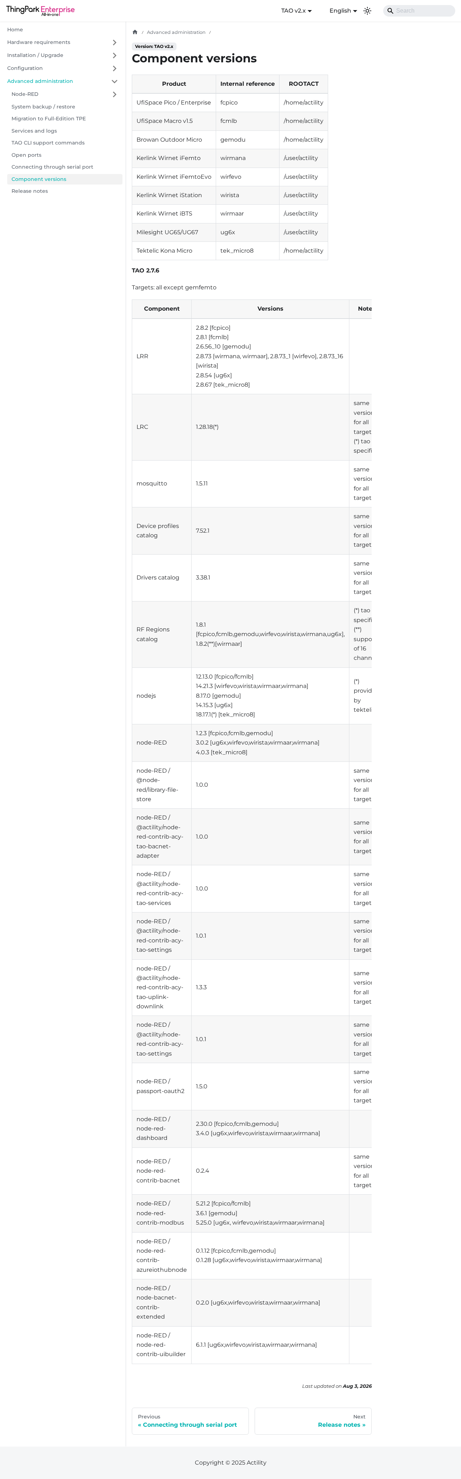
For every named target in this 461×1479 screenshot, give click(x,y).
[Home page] (135, 32)
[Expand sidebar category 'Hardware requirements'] (114, 42)
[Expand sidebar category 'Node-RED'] (114, 94)
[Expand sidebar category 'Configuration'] (114, 68)
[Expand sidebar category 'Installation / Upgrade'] (114, 55)
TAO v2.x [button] (293, 10)
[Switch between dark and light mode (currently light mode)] (367, 11)
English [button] (340, 10)
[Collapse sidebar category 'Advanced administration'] (114, 81)
